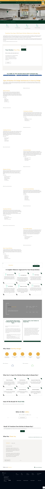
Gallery (22, 474)
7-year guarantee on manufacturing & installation (38, 358)
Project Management (26, 2)
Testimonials (33, 2)
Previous (7, 417)
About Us (19, 2)
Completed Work (30, 2)
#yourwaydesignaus (38, 467)
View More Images (22, 417)
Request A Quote (43, 3)
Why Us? (33, 473)
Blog (21, 473)
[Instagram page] (10, 480)
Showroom (38, 474)
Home (16, 2)
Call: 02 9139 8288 (39, 0)
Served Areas (36, 2)
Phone (4, 480)
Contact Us (40, 2)
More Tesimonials (7, 460)
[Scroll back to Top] (44, 485)
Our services (21, 2)
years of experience (25, 56)
